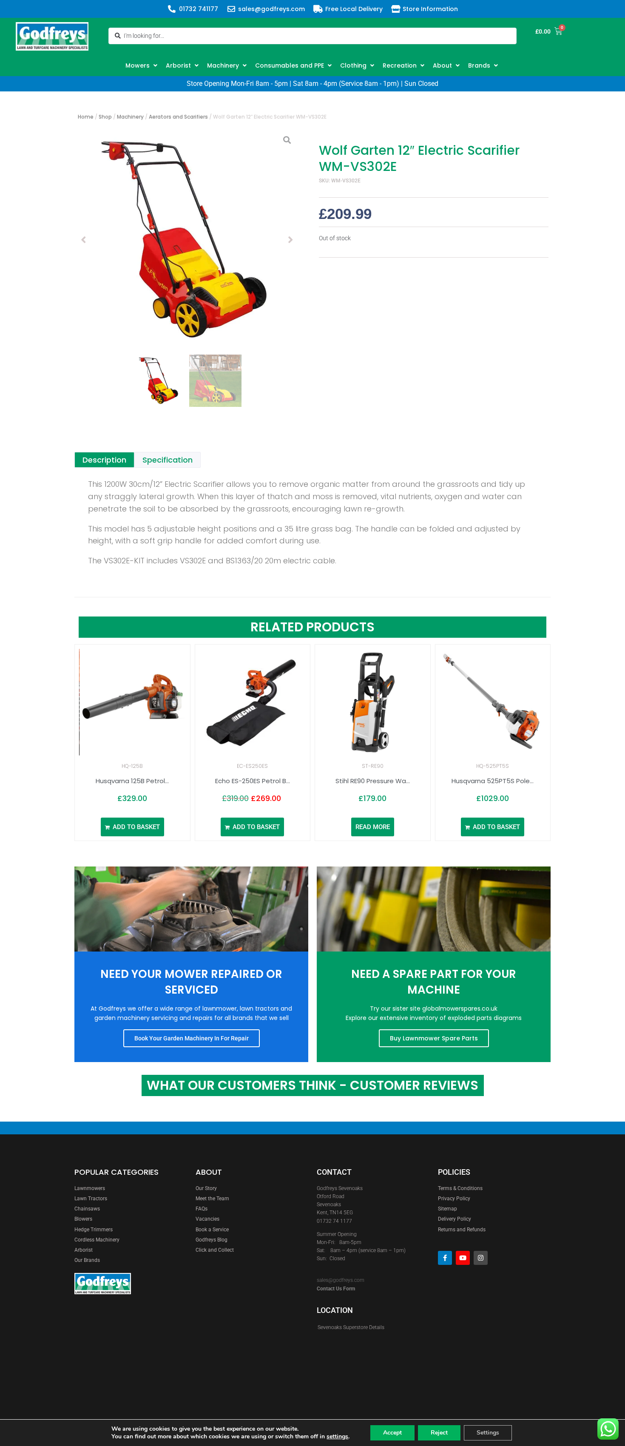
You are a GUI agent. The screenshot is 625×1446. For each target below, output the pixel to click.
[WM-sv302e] (187, 239)
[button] (142, 65)
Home (86, 116)
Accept (392, 1433)
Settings (488, 1433)
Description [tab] (104, 460)
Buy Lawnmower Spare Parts (434, 1038)
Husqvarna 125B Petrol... (132, 780)
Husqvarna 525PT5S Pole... (493, 780)
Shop (105, 116)
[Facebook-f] (445, 1258)
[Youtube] (463, 1258)
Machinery (130, 116)
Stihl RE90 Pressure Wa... (372, 780)
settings (337, 1436)
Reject (439, 1433)
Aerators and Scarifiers (178, 116)
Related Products (312, 627)
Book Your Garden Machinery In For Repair (191, 1038)
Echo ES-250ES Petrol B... (252, 780)
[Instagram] (481, 1258)
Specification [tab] (167, 460)
